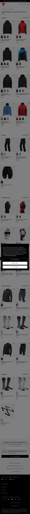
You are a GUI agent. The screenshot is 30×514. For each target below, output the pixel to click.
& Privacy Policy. (13, 255)
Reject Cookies (15, 263)
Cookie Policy (7, 255)
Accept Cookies (15, 266)
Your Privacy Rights (15, 259)
